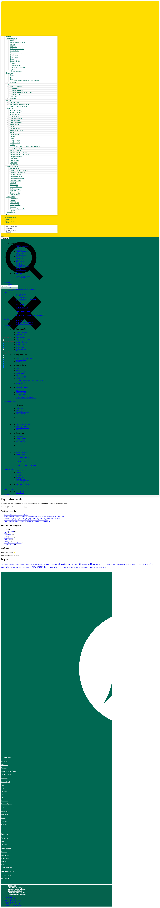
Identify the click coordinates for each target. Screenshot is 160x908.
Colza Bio (18, 472)
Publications (4, 765)
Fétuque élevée (20, 373)
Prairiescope (4, 814)
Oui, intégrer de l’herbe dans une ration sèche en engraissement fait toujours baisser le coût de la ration (34, 516)
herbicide (91, 564)
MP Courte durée (21, 391)
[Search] (25, 507)
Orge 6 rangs (19, 258)
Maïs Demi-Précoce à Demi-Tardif (26, 299)
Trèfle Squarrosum (21, 349)
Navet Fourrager (20, 337)
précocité (4, 567)
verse (104, 567)
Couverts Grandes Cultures (23, 424)
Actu (5, 529)
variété (99, 567)
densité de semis (36, 564)
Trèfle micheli (20, 344)
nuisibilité (113, 564)
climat (17, 564)
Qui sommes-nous (6, 774)
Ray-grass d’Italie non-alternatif (25, 358)
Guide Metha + (20, 493)
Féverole (18, 268)
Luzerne (18, 378)
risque (46, 567)
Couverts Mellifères (21, 426)
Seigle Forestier (20, 441)
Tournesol (13, 82)
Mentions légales (11, 771)
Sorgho (8, 100)
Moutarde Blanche (21, 438)
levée (104, 564)
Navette (18, 336)
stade (83, 567)
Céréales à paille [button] (9, 243)
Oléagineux (7, 282)
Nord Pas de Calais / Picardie (12, 543)
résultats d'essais (66, 567)
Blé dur (18, 248)
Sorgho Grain (20, 320)
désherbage (54, 564)
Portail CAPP (5, 878)
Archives (3, 555)
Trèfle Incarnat (20, 347)
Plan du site (4, 761)
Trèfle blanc (19, 383)
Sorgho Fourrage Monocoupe (24, 322)
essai (68, 564)
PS (18, 567)
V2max (3, 864)
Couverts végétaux (6, 804)
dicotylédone (43, 564)
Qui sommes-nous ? (15, 891)
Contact (7, 222)
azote (2, 564)
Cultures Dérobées (21, 410)
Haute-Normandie (9, 544)
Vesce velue (19, 351)
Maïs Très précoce (21, 294)
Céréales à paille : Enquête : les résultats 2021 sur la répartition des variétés (26, 520)
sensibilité (73, 567)
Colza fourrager (20, 334)
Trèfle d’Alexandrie (21, 342)
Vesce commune (20, 454)
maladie (108, 564)
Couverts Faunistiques (22, 412)
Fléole (17, 375)
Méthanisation (8, 489)
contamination (22, 564)
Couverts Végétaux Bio (17, 209)
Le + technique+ (20, 491)
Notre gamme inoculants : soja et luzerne (27, 81)
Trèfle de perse (20, 346)
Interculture (7, 539)
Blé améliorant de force (17, 43)
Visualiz (3, 818)
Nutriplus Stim (5, 855)
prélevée (10, 567)
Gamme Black (5, 858)
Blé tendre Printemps (22, 251)
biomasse (7, 564)
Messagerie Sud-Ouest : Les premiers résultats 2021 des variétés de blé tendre (27, 521)
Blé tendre (19, 250)
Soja (11, 79)
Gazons (6, 494)
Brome (18, 368)
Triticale (18, 263)
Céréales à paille (9, 531)
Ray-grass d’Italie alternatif (23, 339)
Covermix (4, 852)
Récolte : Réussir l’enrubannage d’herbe (16, 515)
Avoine (18, 245)
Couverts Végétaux (10, 401)
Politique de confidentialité (17, 894)
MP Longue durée (21, 394)
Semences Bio (8, 469)
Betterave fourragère (16, 130)
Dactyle (18, 370)
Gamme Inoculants (6, 867)
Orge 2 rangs (19, 256)
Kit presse (4, 768)
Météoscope (4, 811)
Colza (10, 284)
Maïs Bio (18, 476)
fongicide (78, 564)
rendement (37, 566)
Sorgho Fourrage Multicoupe (19, 106)
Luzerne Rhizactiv (21, 382)
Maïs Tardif (19, 302)
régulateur (51, 567)
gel (82, 564)
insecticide (99, 564)
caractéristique (12, 564)
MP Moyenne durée (21, 392)
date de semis (29, 564)
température (92, 567)
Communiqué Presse (15, 887)
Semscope (4, 821)
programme (142, 564)
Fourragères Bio (20, 479)
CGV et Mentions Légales (16, 892)
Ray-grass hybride (21, 360)
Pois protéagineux (15, 71)
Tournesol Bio (20, 477)
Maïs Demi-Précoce (21, 297)
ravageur (25, 567)
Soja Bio (18, 474)
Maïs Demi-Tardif (21, 301)
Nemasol (18, 429)
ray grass (29, 567)
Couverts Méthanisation (22, 428)
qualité (21, 567)
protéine (149, 564)
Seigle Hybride (20, 261)
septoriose (78, 567)
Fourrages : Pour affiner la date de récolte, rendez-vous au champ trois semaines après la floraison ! (33, 518)
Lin (9, 286)
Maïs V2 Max (14, 98)
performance (121, 564)
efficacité (62, 564)
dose (49, 564)
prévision (15, 567)
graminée (85, 564)
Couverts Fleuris (20, 413)
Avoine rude (19, 436)
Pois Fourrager (20, 341)
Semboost (3, 861)
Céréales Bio (19, 471)
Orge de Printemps (21, 255)
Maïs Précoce (19, 296)
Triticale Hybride (20, 265)
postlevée (135, 564)
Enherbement (19, 408)
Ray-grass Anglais (21, 377)
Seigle (17, 260)
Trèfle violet (19, 361)
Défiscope (4, 824)
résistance (58, 567)
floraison (72, 564)
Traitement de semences (18, 67)
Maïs (7, 84)
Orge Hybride (20, 253)
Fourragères (7, 325)
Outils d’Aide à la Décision (17, 889)
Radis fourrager (20, 440)
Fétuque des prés (20, 372)
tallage (86, 567)
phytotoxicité (129, 564)
